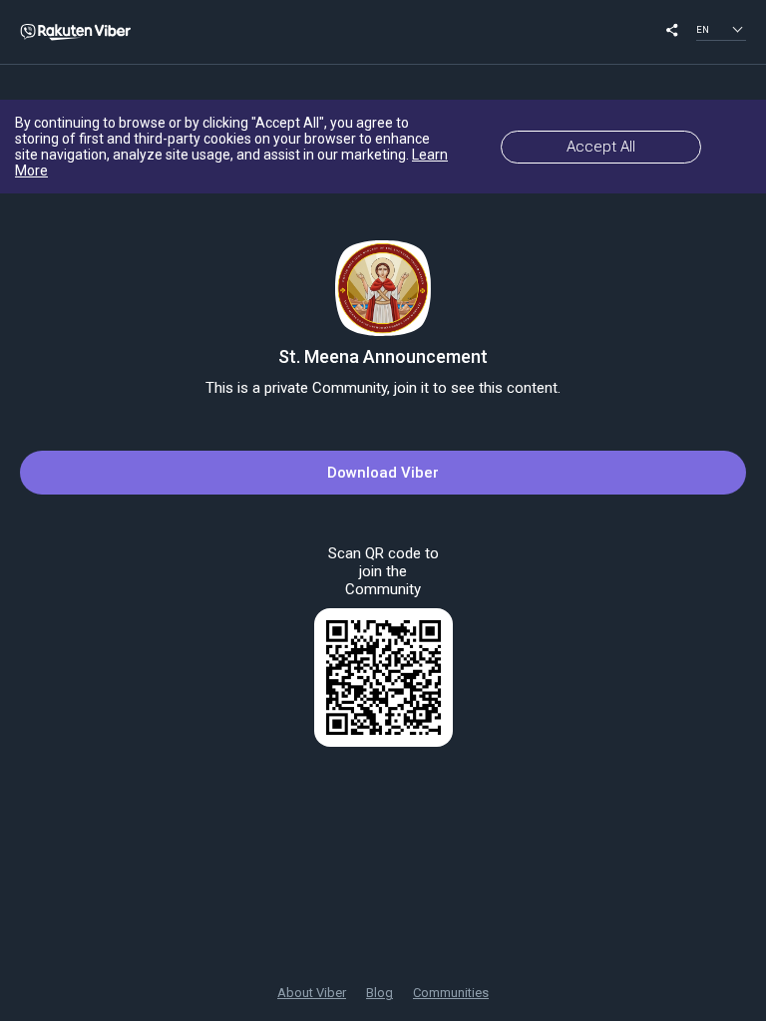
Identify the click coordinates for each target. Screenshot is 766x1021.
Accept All (601, 147)
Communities (451, 992)
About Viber (311, 992)
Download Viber (383, 473)
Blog (379, 992)
